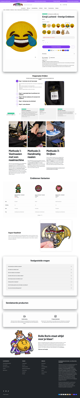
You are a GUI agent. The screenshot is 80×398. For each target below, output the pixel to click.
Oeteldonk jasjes (69, 373)
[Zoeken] (61, 5)
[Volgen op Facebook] (3, 391)
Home (4, 9)
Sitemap (23, 373)
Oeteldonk (40, 8)
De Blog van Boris (25, 366)
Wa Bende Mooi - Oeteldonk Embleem (60, 195)
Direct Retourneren (6, 366)
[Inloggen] (63, 4)
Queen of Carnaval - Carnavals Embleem (40, 195)
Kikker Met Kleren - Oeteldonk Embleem (19, 195)
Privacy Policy (24, 370)
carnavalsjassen (71, 366)
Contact (4, 368)
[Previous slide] (19, 113)
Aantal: (43, 40)
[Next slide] (75, 113)
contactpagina (61, 347)
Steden (45, 8)
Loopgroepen (24, 363)
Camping (56, 8)
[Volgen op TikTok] (8, 391)
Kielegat (68, 370)
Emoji (16, 9)
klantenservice (68, 66)
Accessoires (23, 8)
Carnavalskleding (34, 8)
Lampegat (64, 370)
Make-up (28, 8)
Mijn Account (5, 370)
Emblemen (12, 9)
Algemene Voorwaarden (26, 368)
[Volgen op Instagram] (6, 391)
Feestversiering (51, 8)
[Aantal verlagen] (43, 42)
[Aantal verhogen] (47, 42)
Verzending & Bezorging (7, 363)
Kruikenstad (60, 370)
